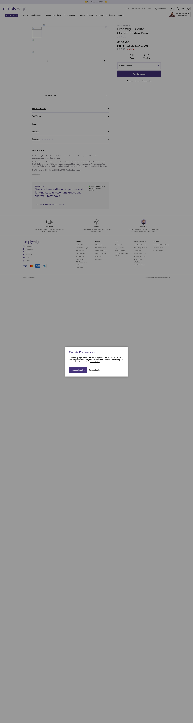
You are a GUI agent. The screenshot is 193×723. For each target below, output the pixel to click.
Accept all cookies (78, 370)
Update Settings (95, 370)
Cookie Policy (95, 362)
